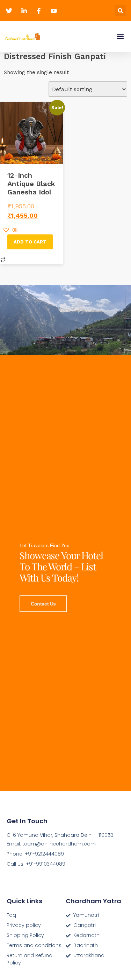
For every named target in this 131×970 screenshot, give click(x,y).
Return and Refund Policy (29, 959)
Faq (11, 915)
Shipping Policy (25, 935)
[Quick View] (13, 230)
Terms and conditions (34, 945)
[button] (120, 10)
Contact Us (43, 604)
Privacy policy (24, 925)
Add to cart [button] (30, 241)
